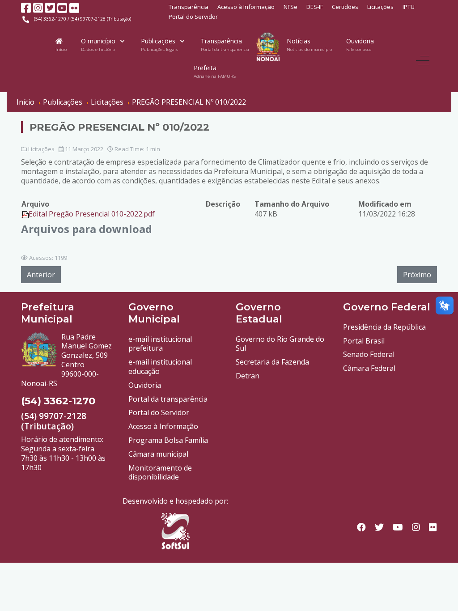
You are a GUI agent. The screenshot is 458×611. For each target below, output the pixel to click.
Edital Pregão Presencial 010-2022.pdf (92, 214)
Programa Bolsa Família (168, 440)
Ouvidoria (144, 385)
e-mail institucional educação (160, 366)
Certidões (345, 7)
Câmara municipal (158, 454)
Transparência (188, 7)
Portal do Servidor (193, 17)
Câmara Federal (369, 368)
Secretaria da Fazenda (272, 362)
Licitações (380, 7)
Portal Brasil (364, 341)
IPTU (409, 7)
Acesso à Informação (246, 7)
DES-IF (314, 7)
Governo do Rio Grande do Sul (280, 343)
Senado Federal (368, 354)
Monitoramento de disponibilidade (160, 472)
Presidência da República (384, 327)
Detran (247, 376)
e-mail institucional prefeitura (160, 343)
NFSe (290, 7)
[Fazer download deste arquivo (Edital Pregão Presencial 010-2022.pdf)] (25, 214)
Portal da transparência (168, 399)
